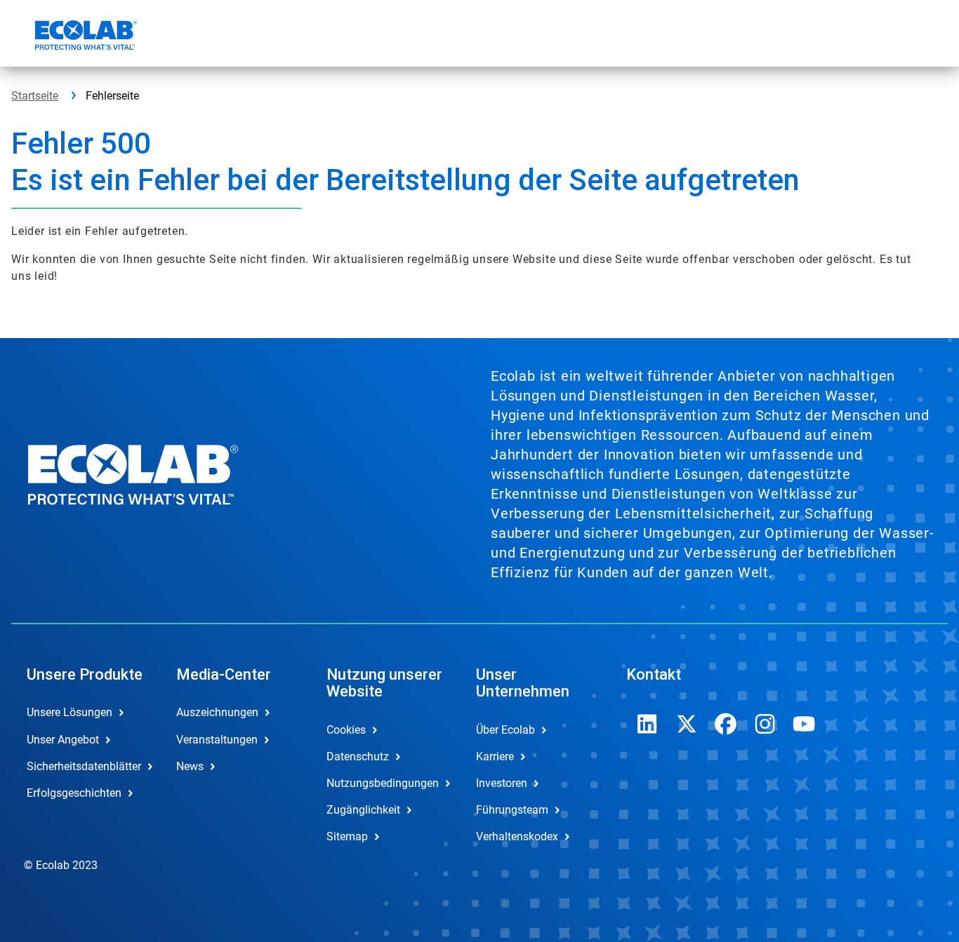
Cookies (346, 729)
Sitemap (347, 836)
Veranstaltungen (217, 739)
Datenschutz (357, 756)
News (190, 766)
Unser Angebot (63, 739)
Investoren (501, 783)
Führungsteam (512, 809)
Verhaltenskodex (517, 836)
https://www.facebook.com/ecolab (726, 724)
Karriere (495, 756)
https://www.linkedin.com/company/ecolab (647, 724)
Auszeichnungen (217, 712)
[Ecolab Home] (84, 37)
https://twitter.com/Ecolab (687, 724)
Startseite (34, 95)
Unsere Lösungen (69, 712)
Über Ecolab (505, 729)
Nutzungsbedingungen (382, 783)
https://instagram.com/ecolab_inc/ (765, 724)
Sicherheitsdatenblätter (84, 766)
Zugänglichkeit (363, 809)
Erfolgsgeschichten (74, 793)
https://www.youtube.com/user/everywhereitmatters (805, 724)
